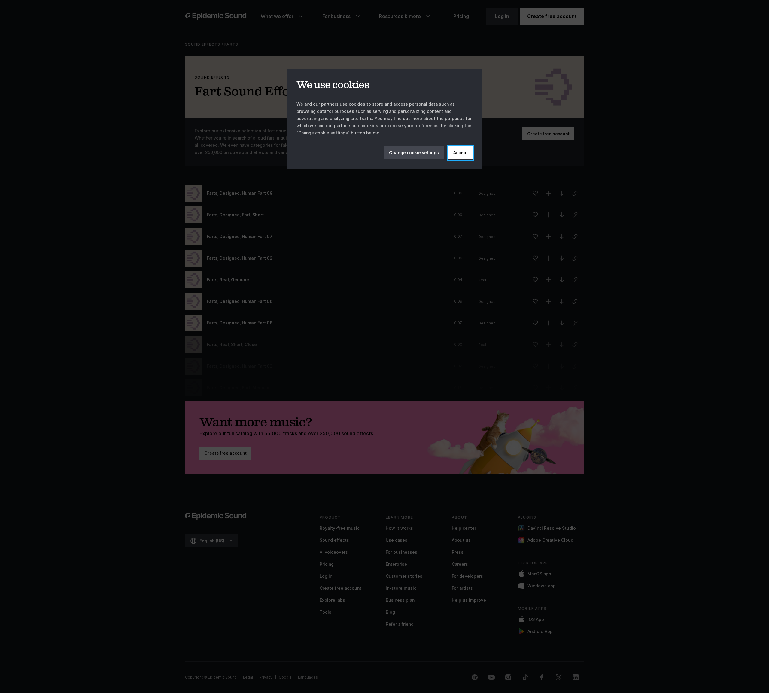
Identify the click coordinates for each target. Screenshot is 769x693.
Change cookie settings (414, 152)
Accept (460, 152)
